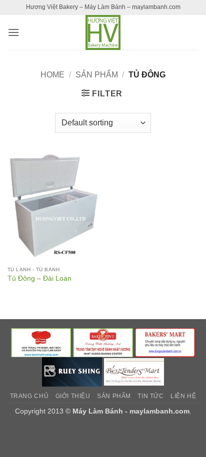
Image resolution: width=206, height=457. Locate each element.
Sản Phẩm (97, 74)
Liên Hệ (183, 396)
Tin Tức (151, 396)
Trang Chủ (29, 396)
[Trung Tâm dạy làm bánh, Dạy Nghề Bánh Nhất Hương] (103, 342)
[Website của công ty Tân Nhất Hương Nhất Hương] (41, 342)
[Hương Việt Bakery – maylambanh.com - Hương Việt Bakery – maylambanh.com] (103, 32)
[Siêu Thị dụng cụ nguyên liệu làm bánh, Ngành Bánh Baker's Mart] (165, 342)
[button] (14, 32)
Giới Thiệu (73, 396)
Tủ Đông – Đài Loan (40, 278)
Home (52, 74)
